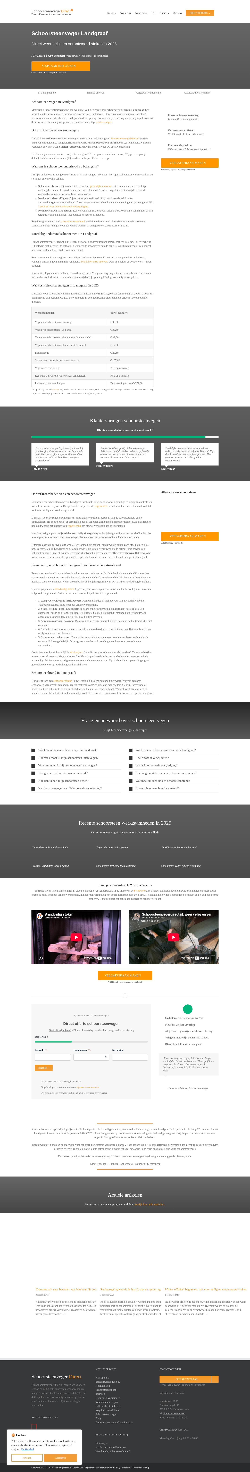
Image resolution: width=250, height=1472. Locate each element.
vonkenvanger (103, 122)
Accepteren (60, 1458)
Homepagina (102, 1377)
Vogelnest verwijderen (108, 1410)
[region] (44, 1447)
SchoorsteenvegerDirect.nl (125, 138)
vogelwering (74, 525)
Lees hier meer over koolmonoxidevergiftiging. (63, 206)
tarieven (55, 389)
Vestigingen (113, 1398)
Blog (98, 1418)
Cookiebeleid (27, 1449)
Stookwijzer (102, 1443)
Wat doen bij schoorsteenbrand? (113, 1451)
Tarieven (100, 1393)
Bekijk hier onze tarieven (93, 261)
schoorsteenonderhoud (73, 221)
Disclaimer (137, 1468)
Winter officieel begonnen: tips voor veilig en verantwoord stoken (205, 1289)
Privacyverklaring (112, 1468)
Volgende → (44, 1068)
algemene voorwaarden (88, 1087)
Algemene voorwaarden (94, 1468)
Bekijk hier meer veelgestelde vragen (125, 730)
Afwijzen (27, 1458)
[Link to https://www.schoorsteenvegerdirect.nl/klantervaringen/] (125, 412)
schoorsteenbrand (62, 680)
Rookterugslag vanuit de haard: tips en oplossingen (131, 1289)
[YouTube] (34, 1427)
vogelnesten (100, 506)
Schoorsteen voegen (106, 1414)
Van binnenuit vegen (107, 1402)
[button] (76, 750)
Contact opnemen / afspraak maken (114, 1422)
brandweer (140, 890)
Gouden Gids (78, 1468)
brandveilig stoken (64, 589)
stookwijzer (76, 652)
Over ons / (101, 1398)
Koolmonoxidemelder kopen (111, 1447)
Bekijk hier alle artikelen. (149, 1204)
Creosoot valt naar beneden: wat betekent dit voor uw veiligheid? (76, 1289)
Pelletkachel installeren (108, 1406)
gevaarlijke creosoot (100, 186)
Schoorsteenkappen (106, 1389)
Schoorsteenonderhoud (108, 1381)
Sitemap (146, 1468)
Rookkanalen (103, 1385)
